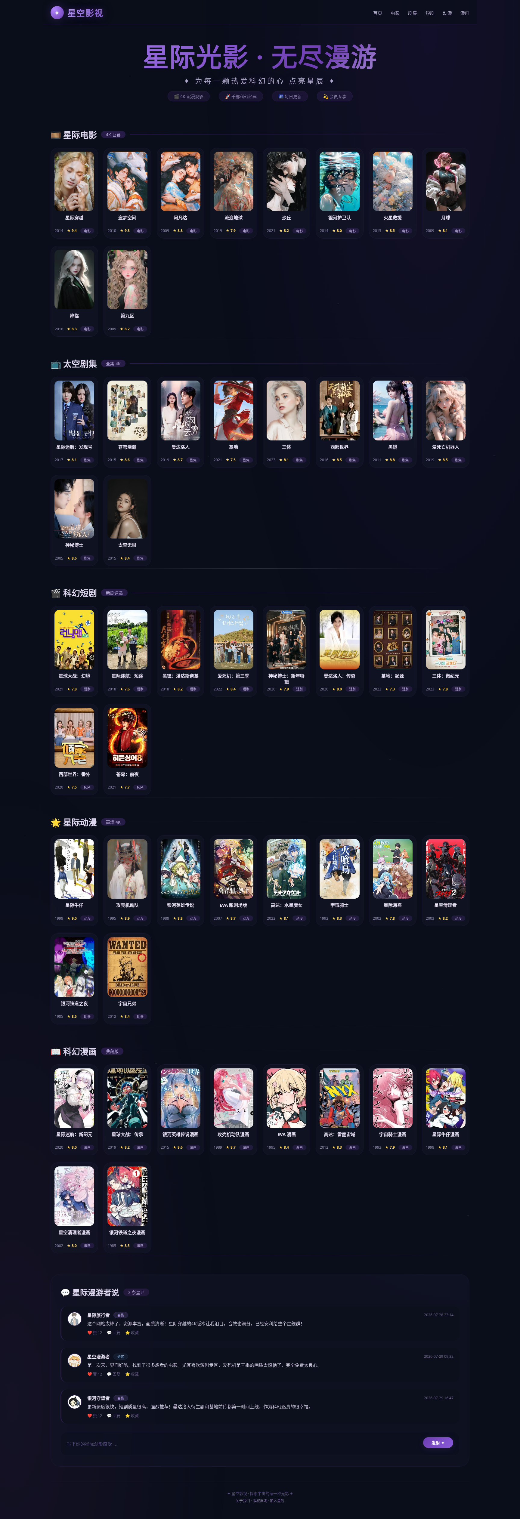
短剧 (430, 13)
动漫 (447, 13)
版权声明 (260, 1500)
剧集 (412, 13)
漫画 (464, 13)
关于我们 (243, 1500)
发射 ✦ (438, 1442)
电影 (395, 13)
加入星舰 (277, 1500)
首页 (377, 13)
